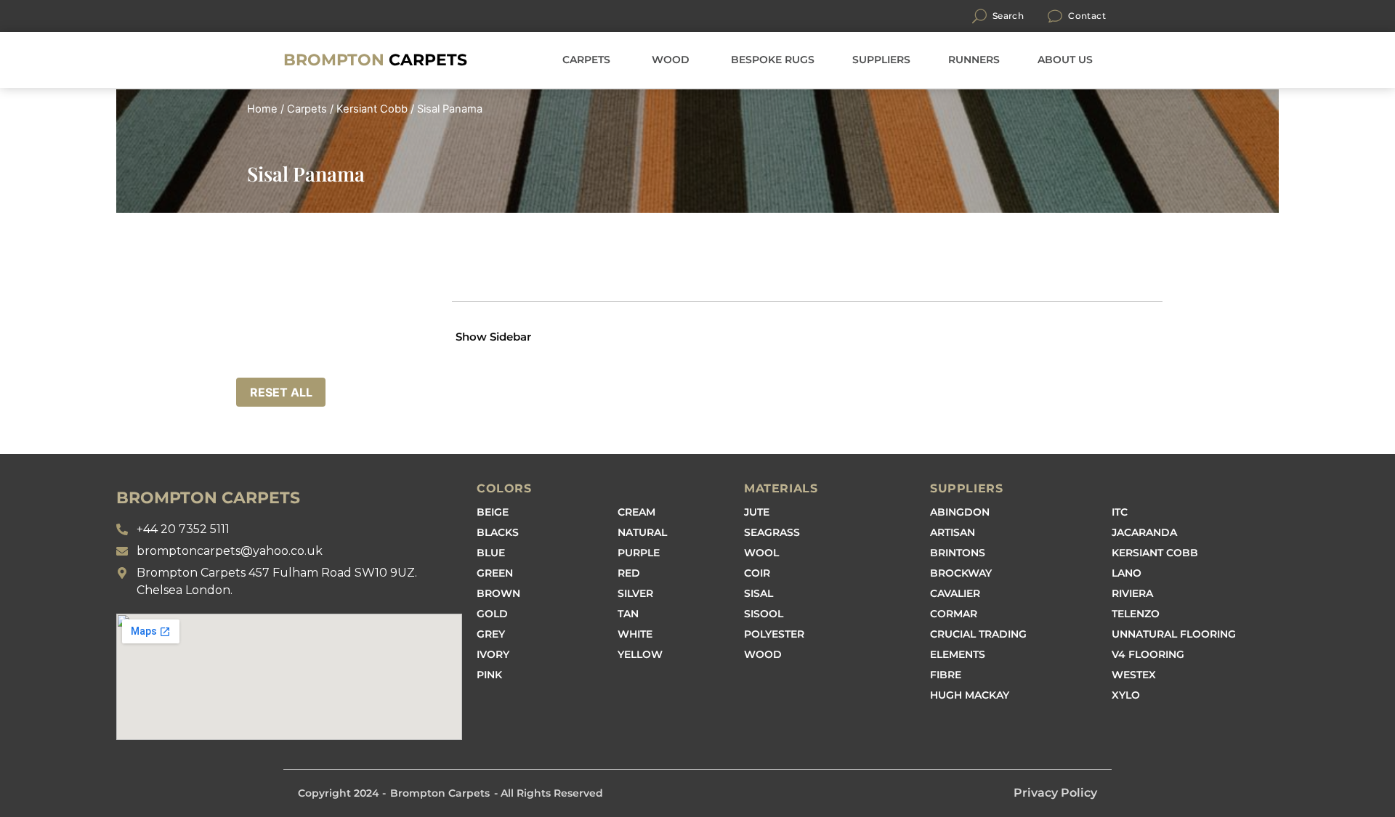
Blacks (498, 532)
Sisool (763, 613)
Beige (493, 512)
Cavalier (955, 593)
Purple (639, 552)
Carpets (375, 60)
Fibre (945, 674)
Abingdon (960, 512)
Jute (756, 512)
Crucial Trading (978, 634)
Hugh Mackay (969, 695)
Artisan (952, 532)
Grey (491, 634)
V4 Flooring (1148, 654)
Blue (491, 552)
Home (262, 108)
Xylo (1126, 695)
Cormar (953, 613)
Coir (757, 573)
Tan (628, 613)
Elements (957, 654)
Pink (489, 674)
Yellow (640, 654)
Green (495, 573)
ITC (1120, 512)
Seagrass (772, 532)
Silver (635, 593)
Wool (761, 552)
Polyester (774, 634)
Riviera (1132, 593)
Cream (636, 512)
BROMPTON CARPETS (208, 498)
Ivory (493, 654)
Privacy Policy (1055, 793)
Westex (1134, 674)
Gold (492, 613)
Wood (763, 654)
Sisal (758, 593)
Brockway (961, 573)
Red (629, 573)
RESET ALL (281, 392)
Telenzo (1136, 613)
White (635, 634)
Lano (1126, 573)
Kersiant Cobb (372, 108)
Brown (498, 593)
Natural (642, 532)
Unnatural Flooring (1174, 634)
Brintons (957, 552)
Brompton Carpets (440, 793)
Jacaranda (1144, 532)
